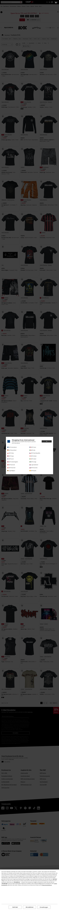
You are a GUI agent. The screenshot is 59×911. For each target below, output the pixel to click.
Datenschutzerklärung (47, 885)
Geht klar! (15, 907)
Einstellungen (44, 907)
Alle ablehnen (29, 907)
